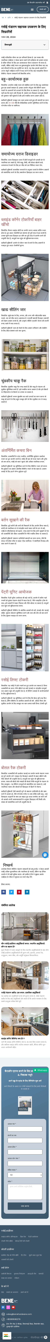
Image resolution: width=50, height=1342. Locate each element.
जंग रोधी (11, 103)
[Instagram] (8, 1307)
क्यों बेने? (5, 1267)
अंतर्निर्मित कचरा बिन (16, 450)
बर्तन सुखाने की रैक (15, 520)
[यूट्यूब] (13, 1307)
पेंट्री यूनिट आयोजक (16, 592)
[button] (32, 9)
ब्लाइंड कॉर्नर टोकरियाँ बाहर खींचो (21, 222)
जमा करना (25, 1206)
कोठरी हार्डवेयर (7, 1249)
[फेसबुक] (3, 1307)
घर (3, 17)
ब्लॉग (9, 17)
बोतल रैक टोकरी (13, 768)
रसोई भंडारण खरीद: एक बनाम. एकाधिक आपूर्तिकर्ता (20, 992)
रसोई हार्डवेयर (7, 1230)
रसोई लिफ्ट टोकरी (14, 680)
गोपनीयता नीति (38, 1337)
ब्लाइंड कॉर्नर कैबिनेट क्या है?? (13, 1038)
